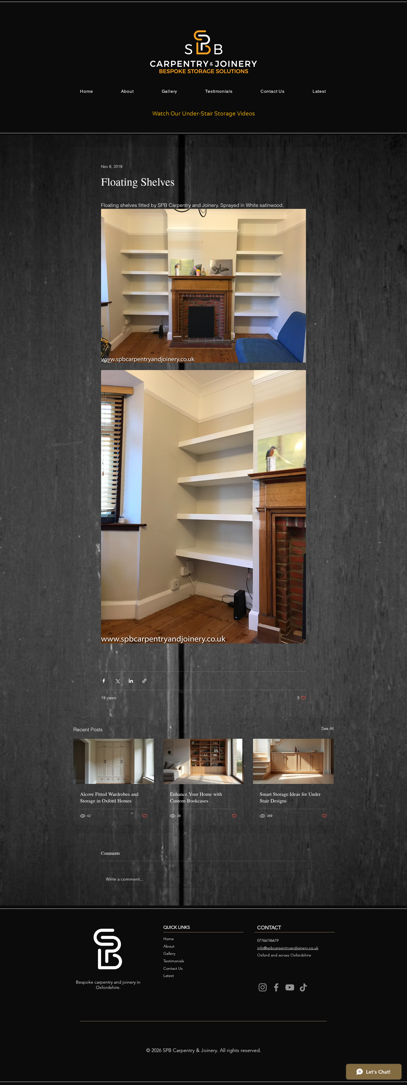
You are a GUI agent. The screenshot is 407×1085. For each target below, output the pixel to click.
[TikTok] (303, 987)
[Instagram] (262, 987)
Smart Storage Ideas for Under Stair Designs (290, 797)
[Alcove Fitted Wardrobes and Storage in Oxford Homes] (113, 761)
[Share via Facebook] (103, 680)
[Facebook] (276, 987)
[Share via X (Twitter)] (117, 680)
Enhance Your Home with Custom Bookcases (196, 797)
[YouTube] (289, 987)
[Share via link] (144, 680)
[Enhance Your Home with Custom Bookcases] (203, 761)
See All (327, 728)
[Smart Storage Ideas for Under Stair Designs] (293, 761)
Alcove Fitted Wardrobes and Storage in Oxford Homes (109, 797)
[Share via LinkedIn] (130, 680)
